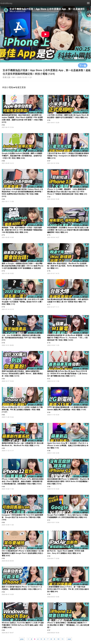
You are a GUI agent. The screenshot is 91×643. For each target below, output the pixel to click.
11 (63, 639)
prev (22, 639)
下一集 (82, 65)
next (69, 639)
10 (58, 639)
